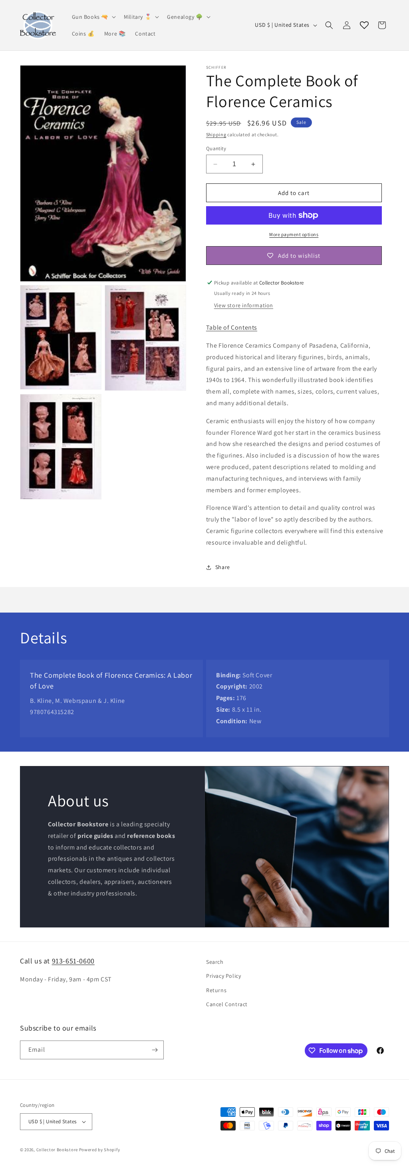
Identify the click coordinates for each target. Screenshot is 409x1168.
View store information (243, 305)
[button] (93, 16)
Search (215, 961)
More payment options (293, 234)
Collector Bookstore (57, 1149)
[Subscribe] (154, 1050)
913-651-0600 (73, 960)
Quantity (216, 148)
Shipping (216, 134)
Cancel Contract (227, 1004)
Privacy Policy (223, 975)
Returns (216, 990)
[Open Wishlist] (364, 25)
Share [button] (222, 567)
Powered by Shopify (99, 1149)
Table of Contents (231, 327)
